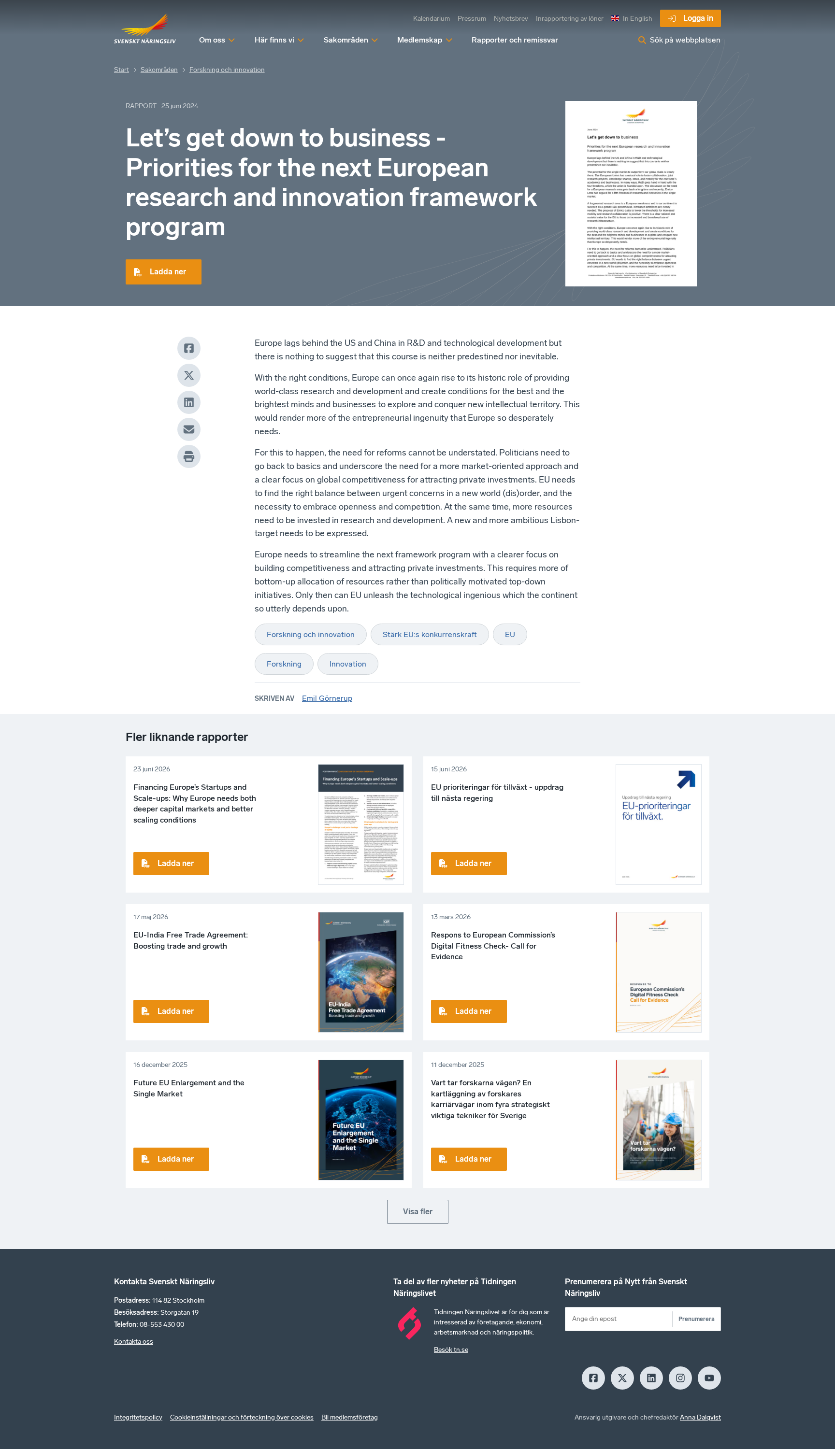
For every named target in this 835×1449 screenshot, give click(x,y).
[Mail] (189, 429)
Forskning (284, 663)
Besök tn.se (451, 1350)
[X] (189, 375)
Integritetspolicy (138, 1417)
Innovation (348, 663)
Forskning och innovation (227, 70)
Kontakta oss (133, 1341)
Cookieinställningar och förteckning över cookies (242, 1417)
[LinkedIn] (189, 402)
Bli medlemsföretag (349, 1417)
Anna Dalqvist (700, 1417)
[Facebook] (189, 348)
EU (510, 634)
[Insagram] (680, 1378)
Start (121, 70)
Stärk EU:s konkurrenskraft (430, 634)
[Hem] (145, 29)
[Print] (189, 456)
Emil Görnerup (327, 698)
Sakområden (159, 70)
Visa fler (417, 1211)
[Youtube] (709, 1378)
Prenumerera (696, 1318)
